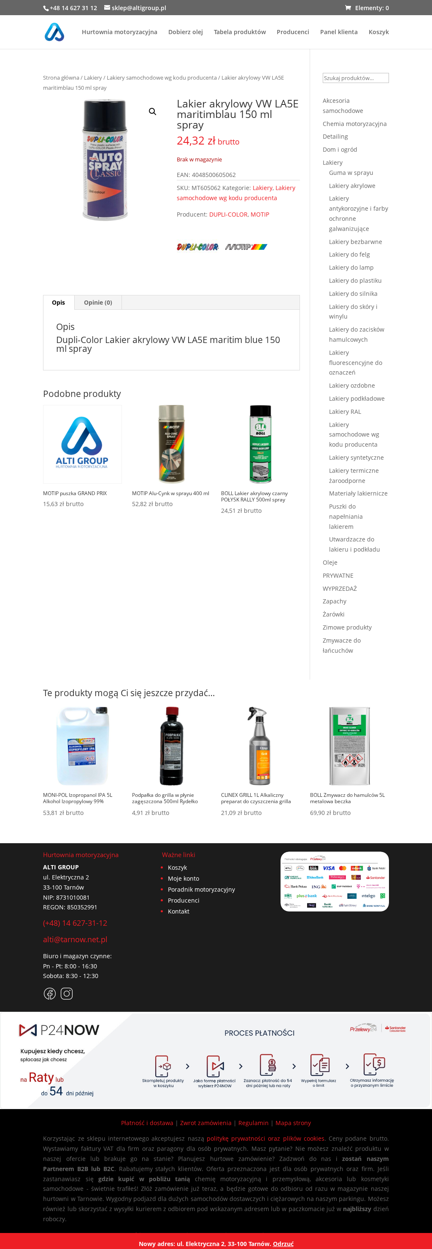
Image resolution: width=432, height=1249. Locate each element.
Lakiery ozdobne (352, 385)
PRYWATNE (338, 575)
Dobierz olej (185, 32)
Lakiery (93, 77)
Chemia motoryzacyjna (355, 124)
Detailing (335, 136)
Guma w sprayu (351, 173)
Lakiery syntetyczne (356, 457)
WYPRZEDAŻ (340, 588)
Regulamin (253, 1123)
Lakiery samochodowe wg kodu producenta (162, 77)
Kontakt (178, 911)
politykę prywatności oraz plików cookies (265, 1138)
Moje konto (183, 878)
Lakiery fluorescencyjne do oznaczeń (355, 362)
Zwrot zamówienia (206, 1123)
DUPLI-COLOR (228, 214)
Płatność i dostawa (147, 1123)
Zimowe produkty (347, 627)
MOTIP (260, 214)
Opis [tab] (58, 302)
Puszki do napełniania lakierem (346, 516)
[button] (152, 111)
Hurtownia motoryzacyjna (119, 32)
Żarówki (334, 614)
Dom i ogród (340, 149)
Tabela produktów (240, 32)
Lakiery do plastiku (355, 280)
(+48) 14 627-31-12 (75, 923)
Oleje (330, 562)
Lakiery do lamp (351, 267)
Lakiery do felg (349, 254)
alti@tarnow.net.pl (75, 939)
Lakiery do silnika (353, 293)
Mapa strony (293, 1123)
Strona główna (61, 77)
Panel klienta (339, 32)
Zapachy (334, 601)
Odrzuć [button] (283, 1244)
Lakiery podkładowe (357, 398)
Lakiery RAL (345, 411)
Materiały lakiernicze (358, 493)
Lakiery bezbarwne (355, 242)
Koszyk (379, 32)
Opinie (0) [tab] (98, 302)
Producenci (293, 32)
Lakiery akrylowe (352, 186)
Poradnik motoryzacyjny (201, 889)
